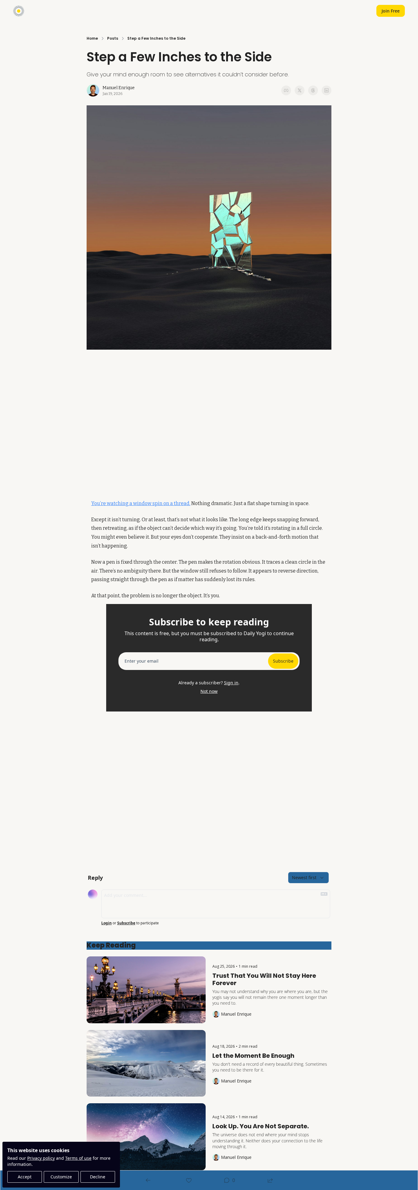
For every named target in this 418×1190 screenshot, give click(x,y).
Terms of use (78, 1158)
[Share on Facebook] (286, 90)
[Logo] (18, 10)
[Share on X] (299, 90)
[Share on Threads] (313, 90)
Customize (61, 1177)
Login (106, 923)
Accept (25, 1177)
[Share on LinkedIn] (326, 90)
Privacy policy (41, 1158)
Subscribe (283, 661)
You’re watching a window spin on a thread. (140, 503)
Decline (97, 1177)
